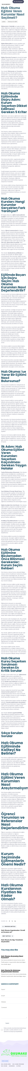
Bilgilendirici (6, 4)
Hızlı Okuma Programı (18, 1064)
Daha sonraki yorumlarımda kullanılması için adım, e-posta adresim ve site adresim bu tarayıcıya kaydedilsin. (15, 1029)
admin (3, 21)
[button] (26, 1)
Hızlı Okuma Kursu (6, 1064)
